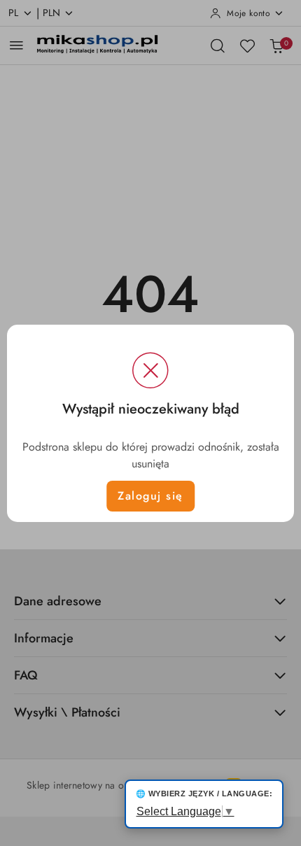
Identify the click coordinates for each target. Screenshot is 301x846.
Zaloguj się (150, 496)
